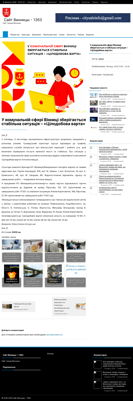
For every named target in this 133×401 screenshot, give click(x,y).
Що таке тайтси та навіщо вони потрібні (112, 102)
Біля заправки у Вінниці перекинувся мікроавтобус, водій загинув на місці (113, 149)
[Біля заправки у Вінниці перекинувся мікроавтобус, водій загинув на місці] (94, 150)
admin (101, 59)
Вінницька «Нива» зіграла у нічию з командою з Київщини (113, 158)
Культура (42, 2)
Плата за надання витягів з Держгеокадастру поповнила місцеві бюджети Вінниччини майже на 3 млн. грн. (111, 179)
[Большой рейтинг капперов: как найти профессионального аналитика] (94, 119)
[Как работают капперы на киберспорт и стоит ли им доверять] (94, 110)
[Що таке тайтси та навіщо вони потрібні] (94, 103)
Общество (31, 2)
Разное (95, 2)
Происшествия (65, 2)
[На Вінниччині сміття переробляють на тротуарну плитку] (94, 190)
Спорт (76, 2)
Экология (86, 2)
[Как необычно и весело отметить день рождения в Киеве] (94, 95)
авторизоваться (54, 334)
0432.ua (16, 232)
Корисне (104, 2)
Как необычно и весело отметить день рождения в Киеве (113, 95)
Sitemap (50, 354)
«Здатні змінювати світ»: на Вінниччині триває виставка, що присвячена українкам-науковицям (112, 168)
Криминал (52, 2)
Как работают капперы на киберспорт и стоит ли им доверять (110, 111)
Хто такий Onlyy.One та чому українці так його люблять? (111, 128)
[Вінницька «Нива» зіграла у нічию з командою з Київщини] (94, 159)
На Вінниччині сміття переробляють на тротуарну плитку (111, 189)
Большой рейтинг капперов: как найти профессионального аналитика (112, 120)
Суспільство (108, 75)
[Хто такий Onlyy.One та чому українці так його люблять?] (94, 127)
